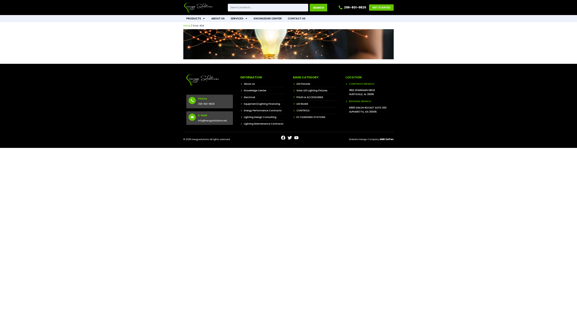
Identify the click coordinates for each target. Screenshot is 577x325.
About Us (218, 18)
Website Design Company (371, 139)
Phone (202, 99)
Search (318, 7)
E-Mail (202, 115)
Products (193, 18)
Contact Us (296, 18)
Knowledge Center (268, 18)
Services (237, 18)
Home (186, 25)
